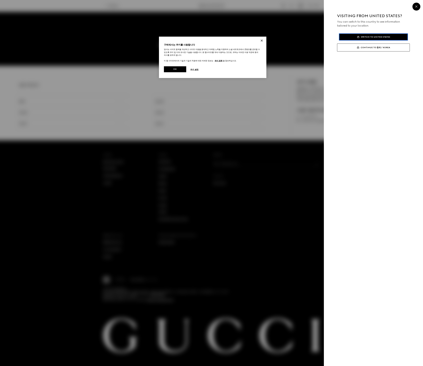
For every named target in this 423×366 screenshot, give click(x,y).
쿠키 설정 (194, 69)
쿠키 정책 (218, 61)
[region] (212, 57)
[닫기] (261, 40)
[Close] (416, 7)
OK (175, 69)
